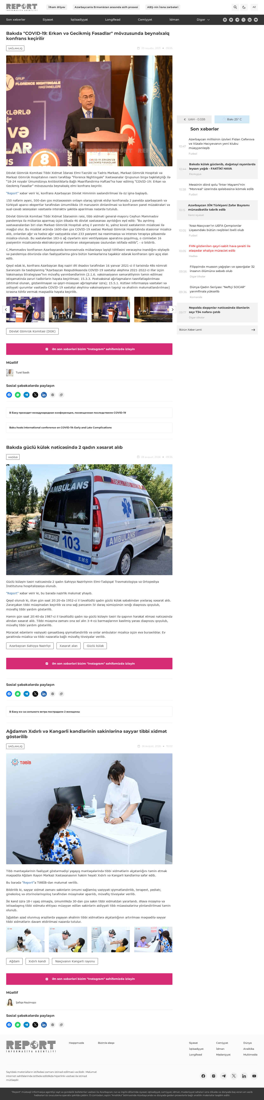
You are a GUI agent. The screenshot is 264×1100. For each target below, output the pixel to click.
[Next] (172, 309)
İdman (220, 1048)
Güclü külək (95, 645)
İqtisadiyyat (196, 1048)
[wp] (18, 395)
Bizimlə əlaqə (106, 1042)
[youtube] (256, 20)
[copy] (61, 395)
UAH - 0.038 (196, 119)
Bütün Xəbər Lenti (190, 329)
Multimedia (250, 1054)
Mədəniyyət (223, 1054)
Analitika (248, 1048)
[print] (52, 395)
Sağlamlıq (15, 48)
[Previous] (6, 309)
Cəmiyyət (222, 1042)
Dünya (247, 1042)
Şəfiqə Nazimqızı (26, 1002)
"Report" (12, 193)
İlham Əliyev (56, 7)
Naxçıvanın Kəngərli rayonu (75, 961)
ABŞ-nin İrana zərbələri (162, 7)
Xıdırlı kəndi (37, 961)
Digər (201, 19)
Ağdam (14, 961)
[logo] (21, 7)
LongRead (195, 1054)
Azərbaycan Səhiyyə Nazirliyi (30, 645)
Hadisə (13, 457)
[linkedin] (250, 20)
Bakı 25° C (234, 119)
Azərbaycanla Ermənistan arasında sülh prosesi (106, 7)
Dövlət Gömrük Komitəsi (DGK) (32, 331)
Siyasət (193, 1042)
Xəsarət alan (69, 645)
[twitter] (243, 20)
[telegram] (237, 20)
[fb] (225, 20)
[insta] (231, 20)
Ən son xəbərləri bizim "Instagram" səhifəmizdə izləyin (93, 349)
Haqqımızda (76, 1042)
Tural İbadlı (22, 372)
